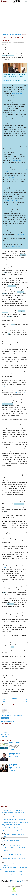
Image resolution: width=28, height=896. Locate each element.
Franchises (3, 726)
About (6, 874)
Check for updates (16, 42)
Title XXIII (11, 34)
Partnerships (4, 732)
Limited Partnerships (6, 730)
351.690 (4, 567)
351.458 (24, 392)
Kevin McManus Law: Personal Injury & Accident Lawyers (14, 755)
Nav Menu (26, 2)
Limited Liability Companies (7, 728)
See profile (11, 749)
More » (1, 869)
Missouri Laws (5, 34)
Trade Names (4, 736)
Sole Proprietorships (5, 734)
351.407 (8, 338)
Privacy (12, 874)
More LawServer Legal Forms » (7, 721)
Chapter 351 (18, 34)
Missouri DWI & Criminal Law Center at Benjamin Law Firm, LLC (15, 767)
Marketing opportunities (10, 871)
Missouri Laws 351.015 (16, 93)
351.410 (18, 392)
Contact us (21, 871)
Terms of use (20, 874)
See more (23, 806)
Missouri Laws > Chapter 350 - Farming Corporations (15, 847)
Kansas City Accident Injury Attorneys (14, 743)
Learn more (5, 718)
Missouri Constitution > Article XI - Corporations (14, 845)
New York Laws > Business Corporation (12, 854)
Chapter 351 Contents (15, 699)
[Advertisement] (14, 18)
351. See (5, 200)
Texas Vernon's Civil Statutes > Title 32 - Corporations (15, 867)
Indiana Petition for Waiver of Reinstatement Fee (11, 715)
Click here (5, 80)
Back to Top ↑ (14, 894)
